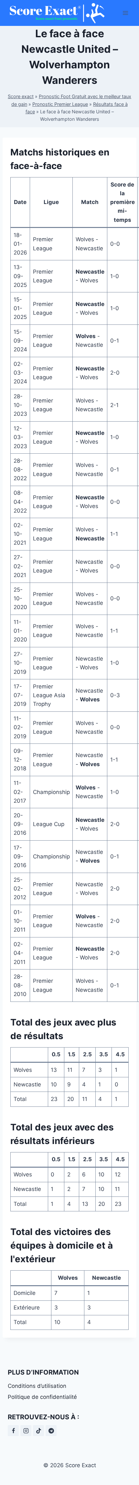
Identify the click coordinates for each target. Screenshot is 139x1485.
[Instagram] (25, 1430)
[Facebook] (13, 1430)
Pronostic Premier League (60, 104)
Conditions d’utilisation (37, 1386)
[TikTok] (38, 1430)
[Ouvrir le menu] (125, 13)
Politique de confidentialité (42, 1397)
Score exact (21, 96)
